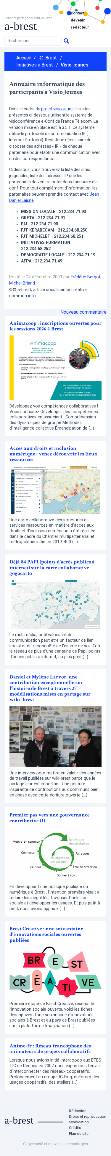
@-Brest (48, 58)
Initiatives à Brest (34, 65)
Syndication (79, 1122)
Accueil (23, 58)
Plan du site (79, 1133)
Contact (77, 13)
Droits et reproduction (87, 1116)
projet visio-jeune (57, 109)
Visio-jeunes (75, 65)
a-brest (20, 26)
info (32, 295)
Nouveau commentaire (83, 312)
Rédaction (77, 1111)
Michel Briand (22, 283)
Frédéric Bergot (85, 277)
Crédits (75, 1127)
